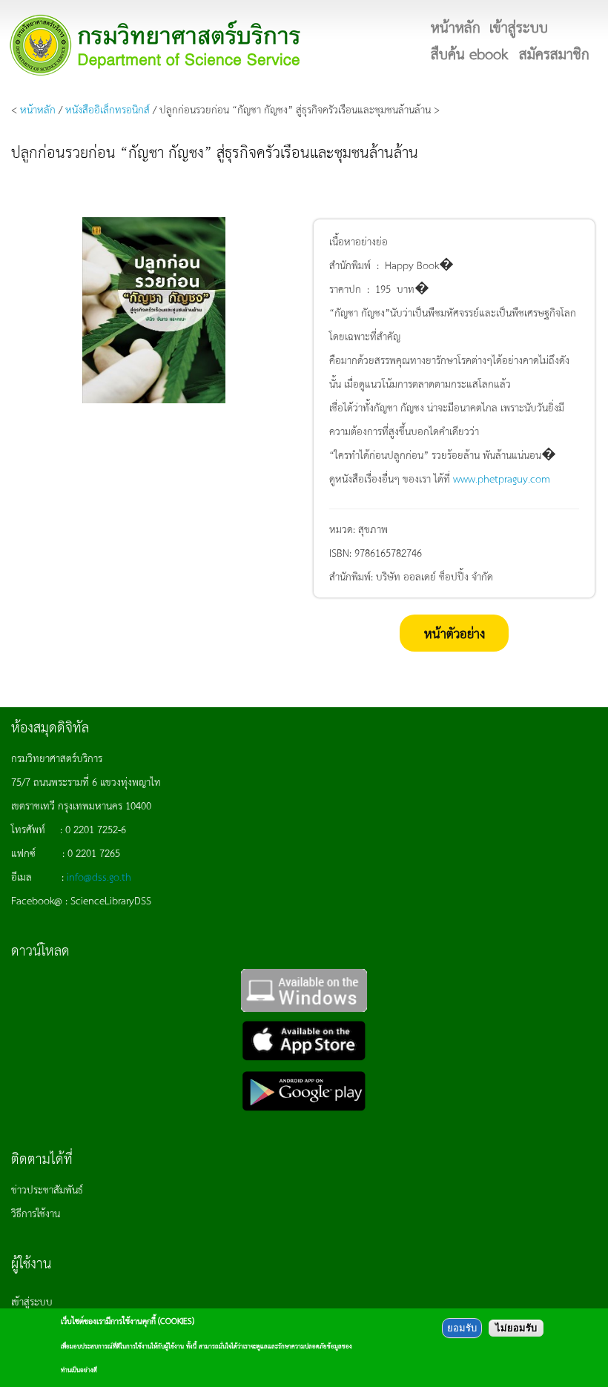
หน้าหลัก (38, 109)
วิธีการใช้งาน (35, 1213)
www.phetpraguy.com (501, 478)
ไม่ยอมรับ (516, 1328)
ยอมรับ (462, 1328)
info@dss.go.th (99, 876)
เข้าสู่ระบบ (32, 1301)
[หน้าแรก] (155, 45)
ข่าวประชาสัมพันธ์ (47, 1189)
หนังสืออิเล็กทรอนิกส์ (107, 109)
